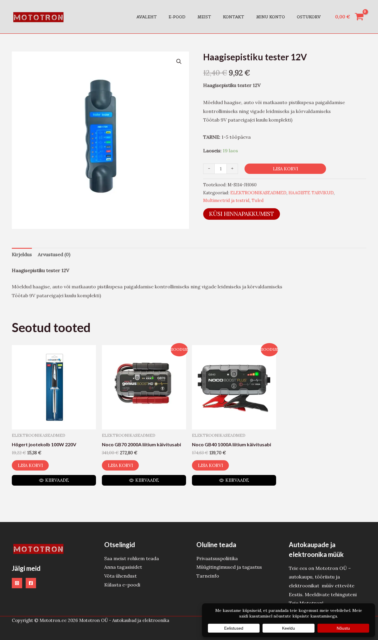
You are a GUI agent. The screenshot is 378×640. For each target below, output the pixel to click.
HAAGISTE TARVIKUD (311, 192)
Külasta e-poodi (122, 585)
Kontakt (233, 17)
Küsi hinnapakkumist (241, 213)
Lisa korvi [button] (30, 465)
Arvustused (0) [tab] (54, 254)
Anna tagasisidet (123, 567)
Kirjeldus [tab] (22, 254)
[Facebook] (31, 583)
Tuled (258, 200)
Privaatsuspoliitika (217, 558)
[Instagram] (17, 583)
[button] (179, 61)
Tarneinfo (207, 576)
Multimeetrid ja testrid (226, 200)
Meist (204, 17)
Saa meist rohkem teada (131, 558)
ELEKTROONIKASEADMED (258, 192)
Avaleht (146, 17)
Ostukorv (309, 17)
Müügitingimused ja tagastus (229, 567)
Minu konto (270, 17)
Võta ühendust (120, 576)
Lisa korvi (285, 169)
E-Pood (177, 17)
